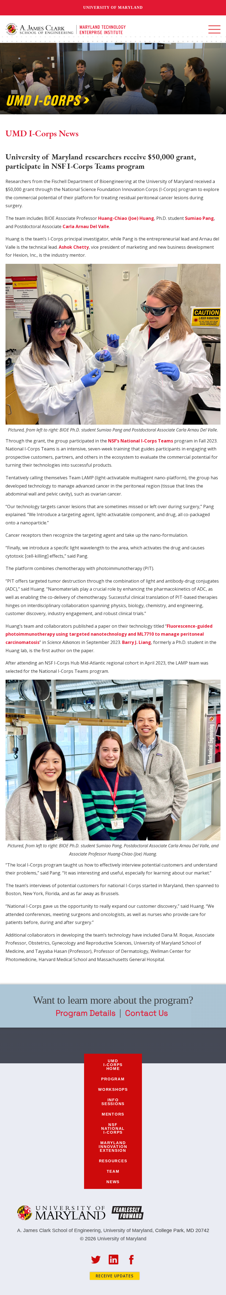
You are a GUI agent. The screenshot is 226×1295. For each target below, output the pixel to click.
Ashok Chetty (73, 247)
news (113, 1182)
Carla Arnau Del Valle (85, 226)
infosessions (113, 1102)
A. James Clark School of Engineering (59, 1230)
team (113, 1171)
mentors (113, 1114)
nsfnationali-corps (113, 1128)
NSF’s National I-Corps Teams (140, 441)
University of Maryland (113, 7)
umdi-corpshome (113, 1065)
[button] (214, 29)
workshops (113, 1089)
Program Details (85, 1013)
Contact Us (146, 1013)
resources (113, 1161)
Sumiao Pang (199, 218)
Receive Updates (115, 1276)
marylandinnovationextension (113, 1147)
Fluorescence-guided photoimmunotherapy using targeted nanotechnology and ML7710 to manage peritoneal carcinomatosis (109, 634)
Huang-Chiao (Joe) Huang (125, 218)
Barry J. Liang (136, 642)
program (113, 1079)
